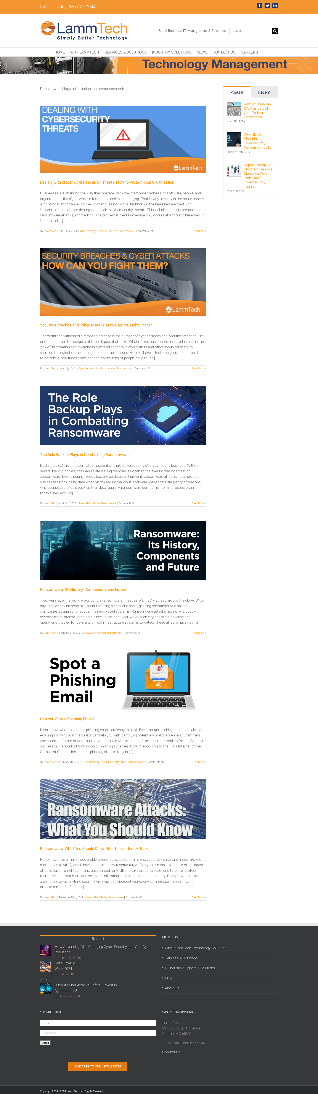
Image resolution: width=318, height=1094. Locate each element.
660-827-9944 (194, 1043)
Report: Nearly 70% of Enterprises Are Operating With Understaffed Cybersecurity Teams (259, 176)
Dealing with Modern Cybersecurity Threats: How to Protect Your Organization (107, 182)
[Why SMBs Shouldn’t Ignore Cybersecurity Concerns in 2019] (234, 135)
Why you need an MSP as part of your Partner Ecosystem (257, 110)
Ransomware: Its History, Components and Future (83, 589)
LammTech (50, 231)
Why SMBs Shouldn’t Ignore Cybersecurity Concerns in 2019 (257, 141)
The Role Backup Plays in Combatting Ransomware (84, 454)
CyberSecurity (87, 231)
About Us (172, 988)
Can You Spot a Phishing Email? (67, 719)
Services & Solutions (181, 958)
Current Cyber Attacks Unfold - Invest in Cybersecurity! (86, 988)
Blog (168, 978)
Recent (264, 92)
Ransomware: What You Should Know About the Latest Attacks (95, 848)
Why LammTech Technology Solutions (195, 948)
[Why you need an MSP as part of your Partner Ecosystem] (234, 104)
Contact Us (171, 1052)
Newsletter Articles (107, 231)
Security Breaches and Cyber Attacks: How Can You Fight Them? (96, 325)
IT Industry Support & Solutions (190, 968)
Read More (198, 231)
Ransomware (126, 231)
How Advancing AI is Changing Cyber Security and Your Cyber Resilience (103, 949)
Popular (237, 92)
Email (103, 762)
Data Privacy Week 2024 (65, 966)
